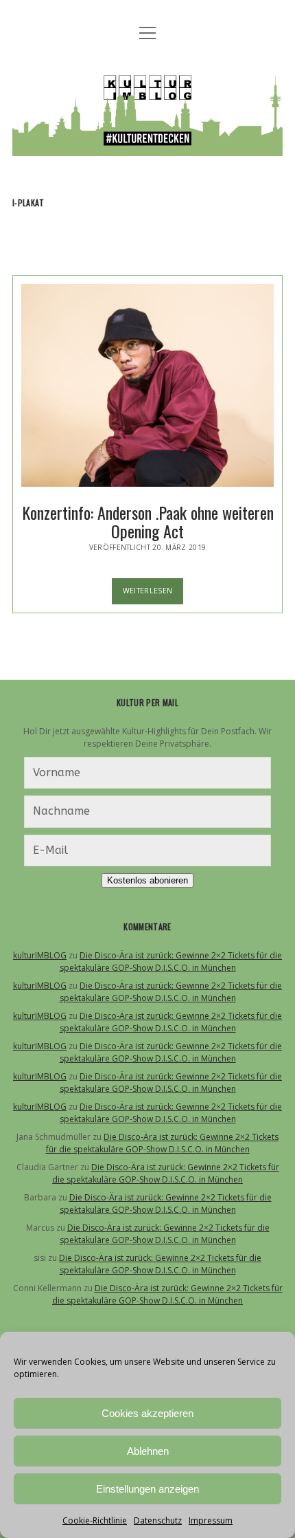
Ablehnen (148, 1451)
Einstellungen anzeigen (147, 1489)
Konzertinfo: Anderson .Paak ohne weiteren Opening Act (147, 385)
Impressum (211, 1520)
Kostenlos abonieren (147, 880)
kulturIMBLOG (40, 955)
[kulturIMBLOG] (147, 146)
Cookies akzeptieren (147, 1413)
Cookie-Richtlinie (94, 1520)
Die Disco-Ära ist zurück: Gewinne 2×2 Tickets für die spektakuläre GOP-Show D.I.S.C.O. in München (171, 961)
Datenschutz (158, 1520)
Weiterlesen (153, 594)
